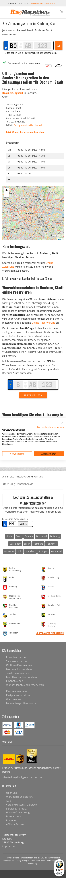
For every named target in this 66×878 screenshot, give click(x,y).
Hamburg (38, 543)
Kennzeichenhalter (17, 691)
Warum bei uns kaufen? (19, 796)
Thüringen (13, 632)
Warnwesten (13, 699)
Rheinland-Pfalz (54, 605)
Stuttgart (43, 551)
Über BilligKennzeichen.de (18, 484)
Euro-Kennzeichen (16, 657)
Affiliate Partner (15, 824)
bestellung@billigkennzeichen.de (42, 3)
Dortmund (41, 536)
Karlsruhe (9, 551)
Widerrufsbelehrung (18, 812)
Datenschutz (13, 816)
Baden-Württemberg (15, 569)
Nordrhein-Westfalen (14, 606)
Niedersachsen (54, 596)
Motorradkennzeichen (19, 669)
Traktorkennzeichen (17, 673)
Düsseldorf (15, 543)
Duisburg (55, 536)
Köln (19, 551)
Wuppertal (56, 551)
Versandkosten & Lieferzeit (21, 804)
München (30, 551)
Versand (38, 476)
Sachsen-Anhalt (16, 623)
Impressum (9, 846)
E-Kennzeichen (14, 681)
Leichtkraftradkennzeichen (21, 677)
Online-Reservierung (43, 322)
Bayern (51, 568)
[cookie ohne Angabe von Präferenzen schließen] (62, 423)
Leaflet (60, 239)
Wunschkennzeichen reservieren (25, 685)
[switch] (59, 873)
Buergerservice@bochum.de (28, 125)
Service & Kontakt (16, 808)
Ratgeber (11, 820)
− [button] (7, 195)
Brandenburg (53, 577)
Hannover (51, 543)
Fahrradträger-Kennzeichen (22, 703)
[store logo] (29, 13)
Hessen (51, 586)
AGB (8, 800)
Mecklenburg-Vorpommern (15, 597)
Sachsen (51, 614)
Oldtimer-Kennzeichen (19, 665)
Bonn (18, 536)
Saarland (13, 614)
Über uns (11, 792)
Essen (27, 543)
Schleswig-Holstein (52, 624)
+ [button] (7, 190)
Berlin (9, 536)
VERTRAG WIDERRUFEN (50, 633)
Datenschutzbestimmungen (50, 427)
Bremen (29, 536)
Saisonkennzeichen (17, 661)
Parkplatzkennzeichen (18, 695)
